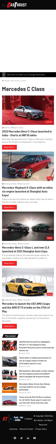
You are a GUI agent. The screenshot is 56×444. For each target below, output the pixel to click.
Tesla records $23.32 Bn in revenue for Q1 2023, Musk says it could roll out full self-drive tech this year (35, 400)
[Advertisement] (28, 40)
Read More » (9, 147)
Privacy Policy (41, 429)
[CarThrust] (18, 5)
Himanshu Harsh (10, 184)
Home (6, 81)
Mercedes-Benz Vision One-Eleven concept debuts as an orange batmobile (34, 387)
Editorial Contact (26, 429)
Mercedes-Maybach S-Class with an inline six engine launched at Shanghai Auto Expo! (27, 191)
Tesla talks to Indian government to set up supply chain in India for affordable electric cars (35, 361)
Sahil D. (7, 128)
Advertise (13, 429)
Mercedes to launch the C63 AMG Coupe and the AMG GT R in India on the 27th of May (26, 307)
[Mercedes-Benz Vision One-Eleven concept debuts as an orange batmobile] (9, 388)
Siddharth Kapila (10, 300)
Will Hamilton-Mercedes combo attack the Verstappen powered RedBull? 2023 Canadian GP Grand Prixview (36, 374)
